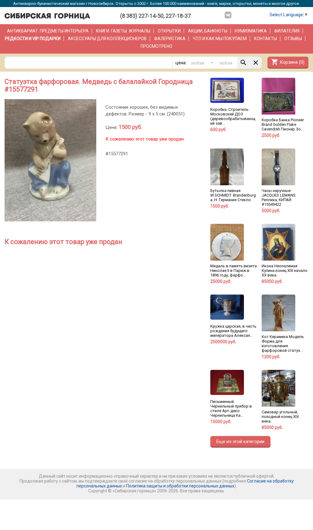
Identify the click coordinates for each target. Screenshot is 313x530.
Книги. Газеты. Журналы (123, 30)
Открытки (169, 30)
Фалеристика (170, 38)
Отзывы (293, 38)
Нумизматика (251, 30)
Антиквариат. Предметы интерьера (48, 30)
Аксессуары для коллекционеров (107, 38)
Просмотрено (156, 46)
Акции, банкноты (207, 30)
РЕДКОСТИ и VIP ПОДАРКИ (33, 38)
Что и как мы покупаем (220, 38)
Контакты (265, 38)
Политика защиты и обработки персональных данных (180, 485)
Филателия (287, 30)
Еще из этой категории (240, 441)
